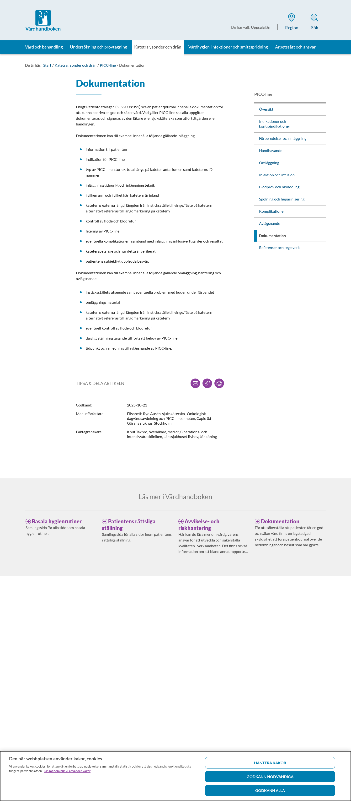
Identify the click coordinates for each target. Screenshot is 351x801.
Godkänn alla (270, 790)
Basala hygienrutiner (57, 521)
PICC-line (108, 65)
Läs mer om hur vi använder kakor (67, 771)
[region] (175, 776)
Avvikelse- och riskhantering (198, 524)
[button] (291, 22)
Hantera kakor (270, 762)
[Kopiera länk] (207, 383)
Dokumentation (132, 65)
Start (47, 65)
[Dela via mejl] (195, 383)
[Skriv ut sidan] (219, 383)
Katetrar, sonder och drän (75, 65)
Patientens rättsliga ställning (128, 524)
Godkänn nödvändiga (270, 776)
